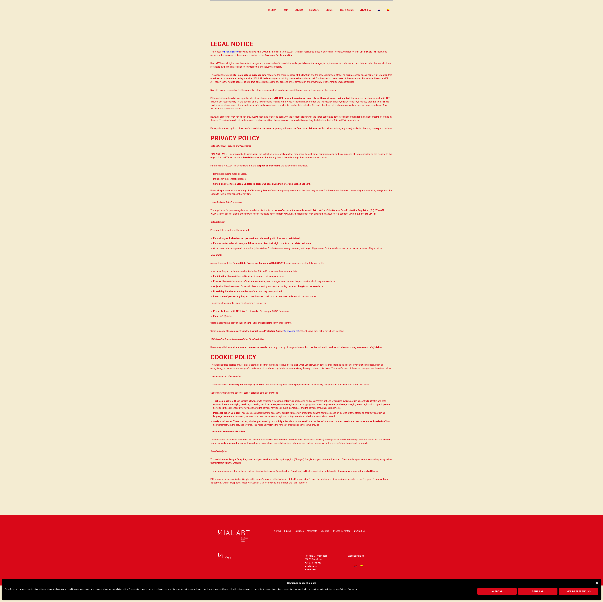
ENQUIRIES (365, 10)
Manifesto (314, 10)
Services (299, 10)
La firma (277, 531)
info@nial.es (311, 566)
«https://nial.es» (231, 51)
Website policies (356, 556)
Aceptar (497, 591)
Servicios (299, 531)
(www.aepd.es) (291, 331)
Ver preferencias (579, 591)
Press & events (346, 10)
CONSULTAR (360, 531)
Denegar (538, 591)
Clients (329, 10)
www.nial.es (311, 569)
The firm (272, 10)
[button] (596, 583)
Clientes (325, 531)
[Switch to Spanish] (388, 10)
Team (285, 10)
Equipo (287, 531)
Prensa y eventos (341, 531)
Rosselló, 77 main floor (316, 556)
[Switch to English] (355, 565)
